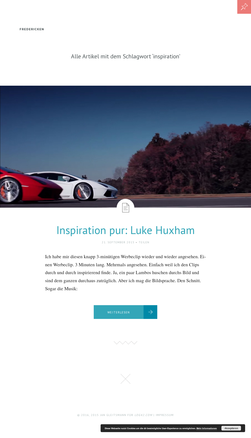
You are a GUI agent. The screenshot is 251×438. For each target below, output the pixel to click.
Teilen (144, 242)
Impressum (165, 415)
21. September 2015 (118, 242)
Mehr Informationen (206, 428)
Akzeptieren (231, 428)
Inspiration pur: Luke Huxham (125, 230)
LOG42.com (143, 415)
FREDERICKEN (32, 29)
